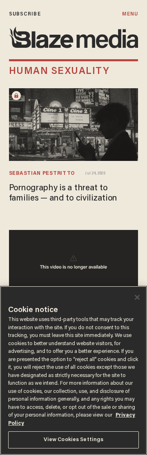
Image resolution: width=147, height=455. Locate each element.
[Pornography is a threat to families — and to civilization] (73, 123)
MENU (130, 14)
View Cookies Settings (74, 439)
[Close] (137, 297)
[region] (73, 370)
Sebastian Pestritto (42, 173)
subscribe (25, 14)
